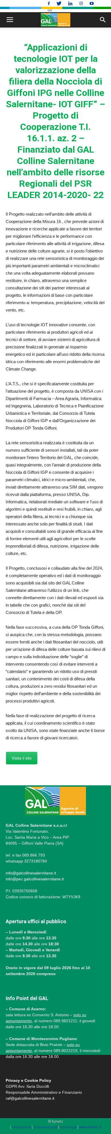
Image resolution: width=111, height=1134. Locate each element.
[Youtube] (92, 3)
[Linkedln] (71, 3)
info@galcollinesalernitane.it (31, 873)
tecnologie (68, 1127)
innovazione (21, 1127)
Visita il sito (22, 758)
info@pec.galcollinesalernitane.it (35, 879)
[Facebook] (49, 3)
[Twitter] (60, 3)
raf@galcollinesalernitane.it (30, 1098)
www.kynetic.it (90, 1127)
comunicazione (45, 1127)
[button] (103, 20)
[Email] (50, 9)
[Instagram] (81, 3)
